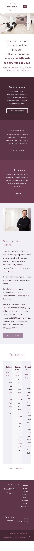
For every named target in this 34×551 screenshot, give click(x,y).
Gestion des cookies (20, 538)
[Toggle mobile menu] (25, 6)
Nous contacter (23, 520)
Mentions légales (13, 533)
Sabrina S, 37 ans (18, 369)
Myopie (8, 375)
